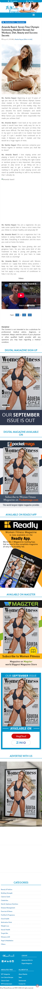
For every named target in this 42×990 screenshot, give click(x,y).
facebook (2, 961)
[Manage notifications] (37, 985)
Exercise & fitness (6, 911)
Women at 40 (5, 937)
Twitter (5, 961)
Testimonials (22, 981)
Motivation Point (10, 22)
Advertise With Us (27, 960)
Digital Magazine (27, 963)
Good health (5, 919)
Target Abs (4, 933)
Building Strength (6, 893)
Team (20, 977)
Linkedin (7, 961)
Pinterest (10, 961)
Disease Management (8, 908)
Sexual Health (5, 930)
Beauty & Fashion (6, 889)
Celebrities (4, 900)
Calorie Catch (5, 897)
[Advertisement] (21, 838)
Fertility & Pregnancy (8, 915)
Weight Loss (5, 926)
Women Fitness (12, 9)
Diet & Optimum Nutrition (9, 904)
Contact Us (22, 984)
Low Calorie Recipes (7, 977)
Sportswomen (21, 22)
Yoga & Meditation (7, 940)
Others (3, 944)
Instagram (12, 961)
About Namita (23, 974)
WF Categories (5, 974)
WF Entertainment (6, 984)
